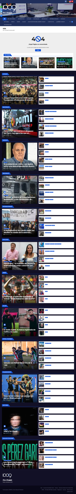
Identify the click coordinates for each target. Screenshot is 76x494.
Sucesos (63, 18)
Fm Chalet (7, 13)
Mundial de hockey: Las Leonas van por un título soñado (18, 397)
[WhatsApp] (1, 7)
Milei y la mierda (10, 431)
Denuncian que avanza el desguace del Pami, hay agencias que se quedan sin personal (18, 133)
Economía (47, 177)
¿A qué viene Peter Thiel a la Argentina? (54, 127)
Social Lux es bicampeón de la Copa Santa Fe (55, 359)
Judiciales (47, 85)
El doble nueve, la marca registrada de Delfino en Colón (19, 331)
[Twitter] (1, 11)
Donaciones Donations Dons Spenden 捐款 (66, 487)
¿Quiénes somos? (60, 21)
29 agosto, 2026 (9, 66)
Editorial (6, 21)
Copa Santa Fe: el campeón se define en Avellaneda (56, 366)
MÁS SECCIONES (11, 18)
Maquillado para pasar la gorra (51, 120)
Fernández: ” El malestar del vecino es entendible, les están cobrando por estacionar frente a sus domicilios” (19, 265)
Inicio (4, 30)
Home (41, 487)
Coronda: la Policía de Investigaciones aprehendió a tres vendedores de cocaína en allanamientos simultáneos (19, 200)
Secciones (64, 489)
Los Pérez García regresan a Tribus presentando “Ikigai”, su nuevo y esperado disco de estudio (18, 464)
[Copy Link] (1, 13)
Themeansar (21, 489)
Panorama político (53, 111)
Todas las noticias (70, 489)
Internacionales (54, 18)
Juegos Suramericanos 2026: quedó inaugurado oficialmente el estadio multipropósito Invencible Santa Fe (18, 100)
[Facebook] (1, 9)
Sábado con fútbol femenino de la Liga (18, 364)
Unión (18, 21)
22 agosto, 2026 (8, 267)
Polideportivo (47, 376)
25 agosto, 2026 (8, 433)
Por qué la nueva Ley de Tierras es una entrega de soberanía (58, 425)
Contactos (51, 21)
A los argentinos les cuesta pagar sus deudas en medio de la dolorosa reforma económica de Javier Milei (19, 232)
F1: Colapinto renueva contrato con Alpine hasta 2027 (56, 392)
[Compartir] (1, 16)
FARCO (13, 21)
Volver (38, 50)
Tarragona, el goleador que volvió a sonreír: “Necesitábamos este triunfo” (19, 298)
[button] (70, 21)
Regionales (44, 18)
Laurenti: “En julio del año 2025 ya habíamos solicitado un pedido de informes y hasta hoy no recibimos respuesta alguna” (57, 269)
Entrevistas (21, 18)
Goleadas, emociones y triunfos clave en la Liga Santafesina (58, 352)
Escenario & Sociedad (61, 61)
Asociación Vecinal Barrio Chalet (36, 21)
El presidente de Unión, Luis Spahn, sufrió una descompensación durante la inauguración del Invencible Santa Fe (19, 167)
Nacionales (36, 18)
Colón (24, 21)
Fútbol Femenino (48, 343)
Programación (7, 24)
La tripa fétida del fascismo (51, 411)
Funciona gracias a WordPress (8, 489)
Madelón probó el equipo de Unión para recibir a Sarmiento (58, 286)
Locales (29, 18)
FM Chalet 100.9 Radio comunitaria (50, 489)
